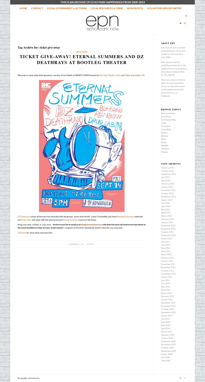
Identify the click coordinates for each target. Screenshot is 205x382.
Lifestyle (164, 136)
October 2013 (167, 193)
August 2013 (166, 200)
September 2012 (168, 235)
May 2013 (165, 209)
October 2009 (167, 347)
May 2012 (165, 248)
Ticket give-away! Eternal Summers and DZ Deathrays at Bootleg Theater (82, 59)
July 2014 (165, 177)
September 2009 (168, 351)
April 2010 (165, 328)
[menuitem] (23, 8)
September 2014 (168, 174)
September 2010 (168, 312)
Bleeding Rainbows (125, 216)
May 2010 (165, 325)
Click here (22, 233)
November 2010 (168, 306)
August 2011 (166, 277)
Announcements (168, 113)
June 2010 (165, 322)
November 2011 (168, 267)
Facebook (165, 96)
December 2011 (168, 264)
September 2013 (168, 196)
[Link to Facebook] (185, 23)
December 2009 (168, 341)
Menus (164, 142)
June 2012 (165, 245)
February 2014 (167, 184)
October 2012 (167, 232)
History (164, 132)
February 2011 (167, 296)
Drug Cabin (26, 220)
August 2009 (166, 354)
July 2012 (165, 242)
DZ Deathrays (24, 216)
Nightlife (164, 145)
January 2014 (167, 187)
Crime (163, 123)
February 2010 (167, 335)
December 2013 (168, 190)
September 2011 (168, 274)
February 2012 (167, 258)
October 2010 (167, 309)
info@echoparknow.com (91, 224)
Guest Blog (166, 129)
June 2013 (165, 206)
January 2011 (167, 299)
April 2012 (165, 251)
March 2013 (166, 216)
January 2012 (167, 261)
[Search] (185, 15)
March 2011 (166, 293)
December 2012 (168, 225)
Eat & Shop (166, 126)
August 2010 (166, 315)
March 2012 (166, 254)
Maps (163, 139)
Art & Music (82, 52)
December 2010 (168, 303)
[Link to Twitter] (180, 23)
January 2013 (167, 222)
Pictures (164, 152)
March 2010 (166, 331)
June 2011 (165, 283)
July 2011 (165, 280)
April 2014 (165, 180)
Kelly (92, 244)
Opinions (165, 148)
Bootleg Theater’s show (110, 75)
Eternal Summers (70, 220)
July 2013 (165, 203)
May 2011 (165, 286)
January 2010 (167, 338)
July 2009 (165, 357)
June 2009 (165, 360)
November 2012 (168, 229)
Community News (168, 120)
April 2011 (165, 290)
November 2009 (168, 344)
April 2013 (165, 212)
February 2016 (167, 167)
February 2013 (167, 219)
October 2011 (167, 270)
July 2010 (165, 319)
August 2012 (166, 238)
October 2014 (167, 171)
